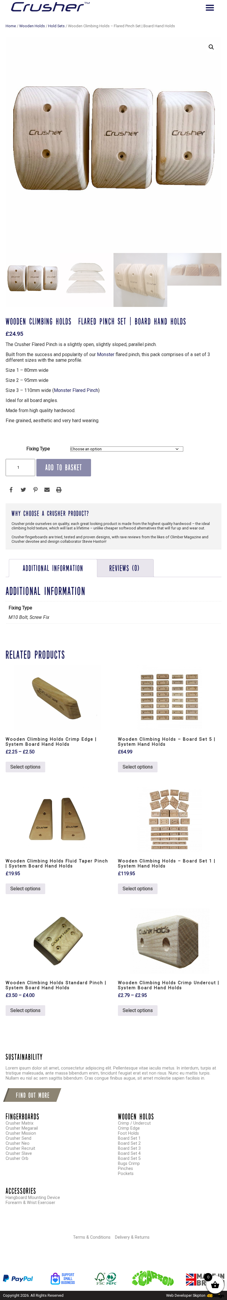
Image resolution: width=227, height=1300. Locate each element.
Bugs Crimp (129, 1163)
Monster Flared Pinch (76, 390)
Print (58, 490)
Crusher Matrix (19, 1123)
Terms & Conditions (92, 1237)
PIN (35, 490)
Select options (25, 767)
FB (11, 490)
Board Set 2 (129, 1143)
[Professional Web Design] (214, 1296)
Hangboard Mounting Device (33, 1197)
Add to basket (63, 467)
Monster (105, 354)
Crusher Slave (19, 1153)
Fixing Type (38, 449)
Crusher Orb (17, 1158)
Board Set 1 (129, 1138)
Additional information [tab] (53, 568)
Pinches (125, 1168)
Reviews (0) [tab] (124, 568)
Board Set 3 (129, 1148)
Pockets (126, 1173)
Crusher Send (18, 1138)
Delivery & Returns (132, 1237)
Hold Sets (56, 26)
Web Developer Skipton (185, 1295)
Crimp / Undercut (134, 1123)
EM (47, 490)
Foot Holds (128, 1133)
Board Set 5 (129, 1158)
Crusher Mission (21, 1133)
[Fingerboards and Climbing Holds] (50, 7)
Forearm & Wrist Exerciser (30, 1202)
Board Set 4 (129, 1153)
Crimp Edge (129, 1128)
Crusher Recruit (20, 1148)
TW (23, 490)
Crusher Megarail (22, 1128)
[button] (211, 47)
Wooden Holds (32, 26)
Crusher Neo (18, 1143)
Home (11, 26)
